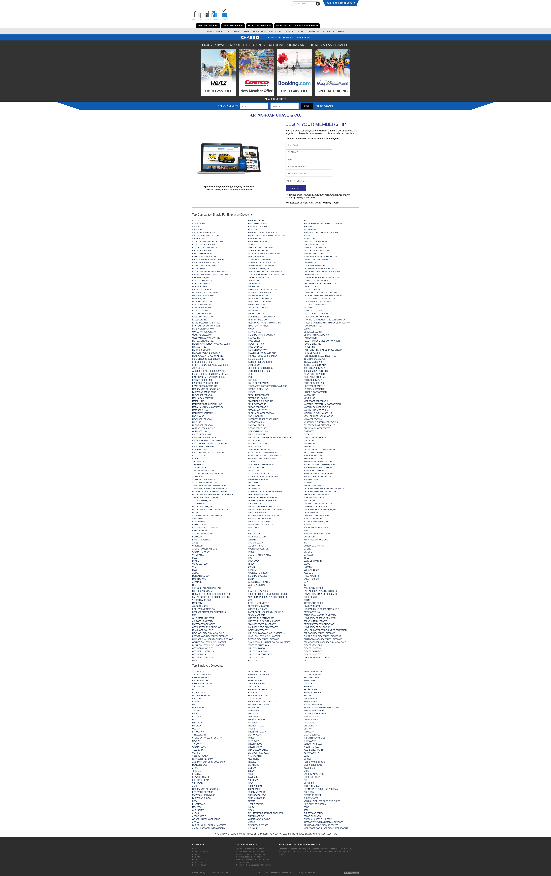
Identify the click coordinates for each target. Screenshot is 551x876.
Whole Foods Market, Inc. (317, 527)
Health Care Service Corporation (322, 340)
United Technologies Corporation (266, 509)
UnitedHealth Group (314, 545)
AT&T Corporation (257, 226)
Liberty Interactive (314, 386)
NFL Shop (252, 722)
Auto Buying (274, 31)
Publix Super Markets (315, 437)
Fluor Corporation (258, 325)
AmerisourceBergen (259, 548)
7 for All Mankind (201, 674)
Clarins (196, 752)
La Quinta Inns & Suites (316, 713)
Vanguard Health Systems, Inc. (264, 515)
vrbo (306, 771)
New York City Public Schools (208, 633)
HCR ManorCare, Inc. (203, 340)
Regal (195, 801)
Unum (195, 512)
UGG (194, 689)
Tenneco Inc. (254, 485)
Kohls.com (253, 713)
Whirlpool (253, 527)
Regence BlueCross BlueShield (209, 612)
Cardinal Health (256, 545)
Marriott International (316, 304)
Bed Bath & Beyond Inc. (316, 247)
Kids (329, 31)
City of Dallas (199, 654)
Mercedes (309, 783)
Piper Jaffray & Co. (202, 434)
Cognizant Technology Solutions (210, 271)
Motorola (197, 603)
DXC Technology (256, 467)
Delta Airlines (311, 569)
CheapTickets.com (202, 683)
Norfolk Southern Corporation (321, 422)
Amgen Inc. (197, 229)
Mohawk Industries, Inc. (316, 410)
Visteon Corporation (259, 518)
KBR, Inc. (252, 380)
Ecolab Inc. (254, 310)
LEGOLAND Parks (256, 792)
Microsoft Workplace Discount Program (326, 828)
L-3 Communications (314, 389)
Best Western (311, 677)
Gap (306, 582)
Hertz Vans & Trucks (314, 761)
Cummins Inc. (254, 283)
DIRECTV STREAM (200, 780)
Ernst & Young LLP (202, 307)
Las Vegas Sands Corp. (204, 392)
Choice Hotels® (256, 683)
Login (194, 859)
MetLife (308, 551)
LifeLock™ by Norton (315, 804)
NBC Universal (255, 416)
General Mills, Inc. (202, 334)
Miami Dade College (202, 630)
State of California (258, 645)
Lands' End (253, 716)
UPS (250, 557)
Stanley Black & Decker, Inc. (319, 473)
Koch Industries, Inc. (315, 377)
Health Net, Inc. (256, 343)
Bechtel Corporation (203, 244)
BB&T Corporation (202, 253)
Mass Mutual (199, 578)
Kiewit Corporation (314, 374)
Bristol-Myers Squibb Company (208, 259)
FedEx (251, 563)
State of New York (258, 591)
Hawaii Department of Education (321, 594)
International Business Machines (210, 365)
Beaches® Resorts (258, 825)
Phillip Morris (311, 575)
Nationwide (198, 416)
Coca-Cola (253, 560)
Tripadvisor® (199, 734)
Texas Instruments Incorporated (210, 488)
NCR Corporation (313, 419)
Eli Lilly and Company (315, 310)
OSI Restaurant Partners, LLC (319, 425)
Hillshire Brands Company (262, 352)
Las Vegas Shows (201, 798)
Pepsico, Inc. (254, 440)
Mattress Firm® (312, 674)
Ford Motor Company (203, 328)
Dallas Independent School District (211, 597)
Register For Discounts (343, 3)
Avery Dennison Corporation (207, 241)
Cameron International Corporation (211, 274)
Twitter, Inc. (310, 500)
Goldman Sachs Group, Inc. (206, 337)
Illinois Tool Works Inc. (260, 362)
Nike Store (309, 722)
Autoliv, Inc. (310, 238)
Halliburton (310, 337)
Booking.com (255, 786)
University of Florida (203, 624)
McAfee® (197, 807)
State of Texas (312, 612)
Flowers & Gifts (232, 31)
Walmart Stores (201, 551)
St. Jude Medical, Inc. (259, 473)
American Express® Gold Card (208, 761)
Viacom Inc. (198, 518)
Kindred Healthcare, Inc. (205, 383)
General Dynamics (257, 575)
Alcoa (251, 328)
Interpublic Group (313, 603)
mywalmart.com (256, 615)
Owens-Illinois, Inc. (258, 431)
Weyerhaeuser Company (205, 527)
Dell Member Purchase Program (265, 813)
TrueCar (252, 761)
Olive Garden (311, 286)
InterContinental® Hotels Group (321, 707)
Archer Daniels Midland (204, 548)
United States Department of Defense (212, 494)
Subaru (196, 813)
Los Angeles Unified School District (211, 594)
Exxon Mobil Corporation (261, 316)
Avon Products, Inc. (258, 241)
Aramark (197, 582)
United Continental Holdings (263, 506)
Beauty (311, 31)
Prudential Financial (203, 446)
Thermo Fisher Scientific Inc (263, 497)
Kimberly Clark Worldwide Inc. (208, 377)
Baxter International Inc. (317, 250)
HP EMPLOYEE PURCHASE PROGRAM (321, 789)
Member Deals (199, 764)
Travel (245, 31)
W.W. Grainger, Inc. (313, 518)
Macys (195, 719)
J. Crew (196, 710)
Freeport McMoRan (258, 606)
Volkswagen (198, 783)
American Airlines (313, 588)
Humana (308, 566)
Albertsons (198, 223)
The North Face (256, 725)
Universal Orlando (258, 749)
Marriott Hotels (257, 719)
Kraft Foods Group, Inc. (205, 386)
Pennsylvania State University (320, 615)
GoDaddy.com (311, 698)
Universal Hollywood (203, 795)
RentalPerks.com (313, 455)
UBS (194, 615)
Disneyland (254, 710)
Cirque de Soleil (312, 795)
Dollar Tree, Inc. (313, 289)
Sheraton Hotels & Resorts (207, 737)
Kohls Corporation (258, 383)
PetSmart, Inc (199, 449)
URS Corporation (257, 512)
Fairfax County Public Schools (320, 591)
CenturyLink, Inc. (201, 277)
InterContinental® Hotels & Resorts (323, 822)
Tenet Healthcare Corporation (209, 485)
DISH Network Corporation (262, 289)
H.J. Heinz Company (258, 349)
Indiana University (258, 630)
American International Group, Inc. (266, 235)
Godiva (195, 701)
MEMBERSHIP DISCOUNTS (259, 25)
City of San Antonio (258, 651)
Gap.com (196, 698)
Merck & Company (257, 410)
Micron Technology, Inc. (260, 401)
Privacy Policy (198, 873)
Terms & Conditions (219, 873)
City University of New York (207, 627)
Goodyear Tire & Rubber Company (210, 491)
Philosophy (198, 731)
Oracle (252, 569)
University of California (317, 627)
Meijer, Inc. (310, 398)
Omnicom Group (256, 425)
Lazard (251, 392)
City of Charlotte (313, 654)
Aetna (195, 572)
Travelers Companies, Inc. (206, 497)
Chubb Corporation (258, 277)
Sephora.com (255, 734)
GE (305, 660)
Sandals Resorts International (209, 828)
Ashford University (202, 621)
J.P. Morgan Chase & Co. (316, 539)
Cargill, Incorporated (316, 259)
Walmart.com (199, 746)
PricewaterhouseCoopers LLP (208, 437)
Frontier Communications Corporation (324, 319)
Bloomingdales (200, 680)
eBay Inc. (308, 307)
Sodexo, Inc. (254, 470)
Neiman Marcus (312, 716)
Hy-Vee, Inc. (309, 346)
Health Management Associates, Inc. (211, 343)
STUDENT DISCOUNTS (233, 25)
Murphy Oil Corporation (261, 413)
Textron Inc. (254, 488)
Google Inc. (254, 337)
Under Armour (255, 743)
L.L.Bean (252, 767)
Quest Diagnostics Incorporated (321, 449)
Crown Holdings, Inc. (259, 268)
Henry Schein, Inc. (201, 349)
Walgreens (309, 767)
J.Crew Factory (256, 804)
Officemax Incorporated (317, 428)
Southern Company (314, 470)
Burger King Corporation (261, 247)
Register (196, 857)
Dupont (252, 566)
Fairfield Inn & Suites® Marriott (209, 825)
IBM (305, 542)
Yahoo (307, 530)
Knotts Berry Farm (314, 710)
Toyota (251, 801)
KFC (250, 374)
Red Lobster (198, 455)
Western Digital (256, 585)
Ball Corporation (201, 250)
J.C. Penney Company (314, 368)
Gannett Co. (254, 331)
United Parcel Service (315, 506)
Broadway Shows (257, 795)
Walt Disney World (314, 749)
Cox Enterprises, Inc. (315, 265)
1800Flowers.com (313, 671)
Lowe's (195, 560)
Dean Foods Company (203, 295)
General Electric (313, 331)
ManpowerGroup (257, 404)
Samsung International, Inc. (318, 461)
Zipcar (195, 767)
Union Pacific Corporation (318, 503)
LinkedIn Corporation (315, 392)
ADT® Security (311, 752)
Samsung (253, 777)
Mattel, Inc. (198, 401)
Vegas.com (198, 686)
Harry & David (311, 701)
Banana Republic (201, 677)
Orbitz (251, 728)
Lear (194, 585)
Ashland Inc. (198, 238)
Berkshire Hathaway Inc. (205, 256)
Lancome (196, 716)
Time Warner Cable (314, 497)
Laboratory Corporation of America (267, 386)
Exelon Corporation (203, 316)
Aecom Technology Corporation (321, 232)
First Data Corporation (316, 316)
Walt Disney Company (259, 521)
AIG (305, 220)
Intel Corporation (202, 362)
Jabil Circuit (254, 365)
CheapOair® (254, 789)
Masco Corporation (258, 407)
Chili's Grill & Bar (201, 289)
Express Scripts (201, 310)
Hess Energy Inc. (313, 343)
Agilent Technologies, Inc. (206, 235)
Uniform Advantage (314, 774)
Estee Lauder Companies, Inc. (319, 313)
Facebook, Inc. (199, 319)
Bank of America (201, 539)
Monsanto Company (202, 413)
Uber (194, 660)
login (328, 3)
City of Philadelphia (203, 651)
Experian (308, 686)
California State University (263, 627)
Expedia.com (198, 692)
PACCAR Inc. (310, 446)
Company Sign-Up (200, 851)
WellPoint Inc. (199, 524)
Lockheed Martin (313, 560)
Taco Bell (253, 482)
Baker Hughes (311, 578)
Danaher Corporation (259, 292)
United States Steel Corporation (210, 509)
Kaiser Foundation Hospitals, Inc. (210, 374)
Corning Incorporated (316, 280)
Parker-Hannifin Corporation (207, 440)
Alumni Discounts (243, 851)
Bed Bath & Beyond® (202, 792)
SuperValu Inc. (311, 479)
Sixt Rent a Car (312, 786)
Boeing (307, 548)
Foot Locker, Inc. (313, 325)
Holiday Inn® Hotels (314, 704)
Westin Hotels (311, 746)
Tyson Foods (199, 503)
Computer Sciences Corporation (321, 277)
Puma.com (309, 731)
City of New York (313, 645)
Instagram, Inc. (256, 358)
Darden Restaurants (259, 582)
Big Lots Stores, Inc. (314, 244)
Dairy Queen (254, 446)
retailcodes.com (257, 536)
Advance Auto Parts (258, 674)
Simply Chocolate (313, 764)
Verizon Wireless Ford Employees (322, 801)
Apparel (301, 31)
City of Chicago (256, 648)
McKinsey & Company (203, 398)
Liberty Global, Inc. (258, 389)
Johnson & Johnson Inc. (260, 368)
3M (305, 585)
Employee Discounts (245, 849)
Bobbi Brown (255, 680)
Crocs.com (254, 686)
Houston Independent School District (268, 594)
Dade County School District (319, 633)
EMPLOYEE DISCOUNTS (208, 25)
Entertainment (259, 31)
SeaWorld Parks (200, 777)
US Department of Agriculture (320, 491)
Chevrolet (198, 810)
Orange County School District (209, 642)
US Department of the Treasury (265, 491)
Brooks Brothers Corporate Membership (254, 865)
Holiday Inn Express (258, 704)
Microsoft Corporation (316, 401)
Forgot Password (324, 106)
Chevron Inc (310, 262)
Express (252, 692)
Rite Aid (196, 458)
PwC (250, 377)
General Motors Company (261, 334)
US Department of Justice (262, 262)
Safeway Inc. (199, 461)
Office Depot (311, 725)
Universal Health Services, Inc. (320, 509)
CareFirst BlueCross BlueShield (265, 612)
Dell (194, 557)
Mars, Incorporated (258, 395)
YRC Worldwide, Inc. (202, 533)
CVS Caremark (255, 542)
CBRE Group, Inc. (312, 274)
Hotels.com (254, 707)
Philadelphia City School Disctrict (322, 636)
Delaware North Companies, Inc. (321, 283)
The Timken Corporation (316, 494)
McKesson (309, 536)
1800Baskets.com (257, 671)
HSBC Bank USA (255, 346)
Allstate (308, 572)
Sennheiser (254, 764)
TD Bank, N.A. (310, 482)
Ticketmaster (311, 798)
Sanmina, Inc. (199, 464)
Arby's (195, 226)
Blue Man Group (256, 798)
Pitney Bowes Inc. (257, 434)
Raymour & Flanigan (202, 758)
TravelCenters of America (262, 500)
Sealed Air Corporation (260, 464)
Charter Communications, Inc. (319, 268)
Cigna (251, 578)
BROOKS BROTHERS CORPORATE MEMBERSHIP (297, 25)
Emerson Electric (257, 304)
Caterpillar (198, 554)
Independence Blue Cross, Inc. (208, 358)
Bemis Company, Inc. (314, 253)
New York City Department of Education (325, 630)
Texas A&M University (315, 621)
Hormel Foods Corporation (262, 355)
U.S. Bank (253, 828)
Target (252, 551)
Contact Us (197, 862)
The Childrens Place (314, 737)
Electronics (289, 31)
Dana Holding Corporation (206, 292)
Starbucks (197, 476)
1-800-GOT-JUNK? (200, 755)
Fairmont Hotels (312, 692)
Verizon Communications (317, 515)
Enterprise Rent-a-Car (260, 689)
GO (318, 3)
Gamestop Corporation (204, 331)
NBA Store (197, 722)
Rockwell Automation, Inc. (262, 458)
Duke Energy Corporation (317, 301)
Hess (194, 569)
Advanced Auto (256, 220)
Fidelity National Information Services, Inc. (327, 322)
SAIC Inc (252, 461)
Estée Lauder (311, 689)
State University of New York (319, 624)
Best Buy (253, 244)
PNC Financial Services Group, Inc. (210, 443)
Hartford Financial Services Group (323, 349)
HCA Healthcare (312, 606)
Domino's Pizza (199, 286)
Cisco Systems (200, 563)
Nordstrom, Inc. (256, 422)
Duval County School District (208, 645)
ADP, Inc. (196, 220)
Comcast (308, 554)
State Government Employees (319, 657)
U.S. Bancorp (255, 503)
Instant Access (296, 188)
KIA (305, 780)
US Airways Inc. (312, 512)
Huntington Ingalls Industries (320, 355)
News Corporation (202, 419)
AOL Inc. (308, 235)
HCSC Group (254, 340)
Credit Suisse (311, 597)
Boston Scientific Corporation (320, 256)
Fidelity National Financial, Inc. (264, 322)
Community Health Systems (206, 588)
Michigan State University (262, 624)
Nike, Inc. (197, 422)
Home (194, 849)
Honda (251, 807)
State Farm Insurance (259, 554)
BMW (250, 783)
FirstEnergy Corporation (206, 325)
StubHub (196, 774)
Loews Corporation (202, 395)
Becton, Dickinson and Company (265, 253)
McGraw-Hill (198, 268)
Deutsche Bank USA (258, 295)
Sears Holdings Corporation (319, 464)
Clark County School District (264, 636)
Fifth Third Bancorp (258, 319)
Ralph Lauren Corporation (262, 452)
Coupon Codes (242, 862)
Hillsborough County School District (212, 639)
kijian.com (197, 536)
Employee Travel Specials (262, 701)
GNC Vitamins (255, 698)
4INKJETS (196, 771)
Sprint (307, 600)
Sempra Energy (200, 467)
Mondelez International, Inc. (207, 404)
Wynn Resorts (199, 530)
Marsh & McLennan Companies (208, 407)
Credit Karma (255, 746)
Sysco (307, 563)
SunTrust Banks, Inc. (259, 479)
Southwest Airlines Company (207, 473)
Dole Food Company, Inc (260, 298)
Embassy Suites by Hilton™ (318, 819)
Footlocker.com (201, 695)
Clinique (308, 683)
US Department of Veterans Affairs (323, 295)
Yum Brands (254, 533)
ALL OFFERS (338, 31)
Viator (251, 822)
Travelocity (310, 740)
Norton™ (253, 780)
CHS (194, 566)
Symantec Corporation (204, 482)
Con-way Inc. (254, 280)
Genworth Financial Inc (316, 334)
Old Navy (197, 728)
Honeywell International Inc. (208, 355)
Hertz (195, 704)
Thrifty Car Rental (314, 813)
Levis (306, 755)
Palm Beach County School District (323, 639)
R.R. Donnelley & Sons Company (208, 452)
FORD (306, 807)
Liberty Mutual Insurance (206, 389)
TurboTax (197, 743)
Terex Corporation (314, 485)
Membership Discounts (246, 859)
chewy (251, 771)
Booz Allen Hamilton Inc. (205, 247)
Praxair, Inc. (310, 443)
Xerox (251, 530)
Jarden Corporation (259, 371)
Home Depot (198, 707)
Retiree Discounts (244, 854)
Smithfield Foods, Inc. (204, 470)
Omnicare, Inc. (199, 431)
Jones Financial (200, 606)
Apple (195, 542)
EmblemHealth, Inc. (202, 304)
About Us (196, 854)
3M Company (310, 229)
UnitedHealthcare (257, 609)
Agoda (195, 822)
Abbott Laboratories (203, 232)
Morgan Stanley (201, 575)
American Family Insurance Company (323, 223)
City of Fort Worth (202, 657)
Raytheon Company (314, 452)
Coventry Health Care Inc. (262, 265)
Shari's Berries (312, 734)
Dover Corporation (202, 301)
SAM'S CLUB (309, 680)
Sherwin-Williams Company (318, 467)
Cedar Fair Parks (313, 816)
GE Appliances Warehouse (206, 819)
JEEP (306, 810)
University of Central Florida (264, 621)
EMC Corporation (201, 313)
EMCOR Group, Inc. (257, 313)
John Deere (198, 368)
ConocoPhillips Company (205, 265)
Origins (308, 728)
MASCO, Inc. (310, 395)
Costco (308, 758)
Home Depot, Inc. (312, 352)
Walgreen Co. (199, 521)
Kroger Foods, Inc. (202, 380)
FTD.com (308, 695)
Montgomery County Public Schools (267, 597)
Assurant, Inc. (255, 238)
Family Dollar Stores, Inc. (206, 322)
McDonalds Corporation (317, 407)
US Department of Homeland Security (324, 488)
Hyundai (196, 740)
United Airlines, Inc (202, 506)
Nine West (197, 725)
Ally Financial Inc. (257, 223)
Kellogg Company (313, 380)
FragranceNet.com (258, 695)
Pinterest (309, 431)
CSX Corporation (201, 283)
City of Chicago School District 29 (266, 633)
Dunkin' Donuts (256, 286)
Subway (308, 328)
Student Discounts (244, 857)
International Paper (314, 358)
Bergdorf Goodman (258, 752)
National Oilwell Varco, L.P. (318, 413)
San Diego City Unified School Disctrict (269, 642)
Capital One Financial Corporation (266, 274)
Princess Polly (312, 777)
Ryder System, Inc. (313, 458)
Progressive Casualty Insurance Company (271, 437)
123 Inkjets (198, 671)
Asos (250, 774)
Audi (194, 786)
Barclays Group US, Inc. (316, 241)
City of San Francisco (259, 654)
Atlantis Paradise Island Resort (321, 825)
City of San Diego (313, 651)
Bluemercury (199, 804)
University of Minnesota (261, 618)
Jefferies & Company (315, 365)
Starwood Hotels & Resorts (263, 476)
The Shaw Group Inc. (258, 494)
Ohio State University (203, 618)
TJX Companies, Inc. (202, 500)
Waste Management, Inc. (316, 521)
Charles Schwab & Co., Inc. (206, 262)
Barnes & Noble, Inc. (258, 250)
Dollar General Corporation (319, 298)
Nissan (251, 810)
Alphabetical (261, 849)
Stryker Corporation (203, 479)
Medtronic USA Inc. (258, 398)
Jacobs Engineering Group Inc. (208, 371)
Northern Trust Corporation (263, 419)
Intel (306, 557)
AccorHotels (199, 816)
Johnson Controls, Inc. (316, 371)
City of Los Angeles (202, 648)
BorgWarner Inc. (257, 256)
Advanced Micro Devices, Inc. (263, 232)
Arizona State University (317, 533)
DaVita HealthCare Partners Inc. (321, 292)
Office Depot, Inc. (257, 428)
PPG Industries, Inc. (258, 443)
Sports (320, 31)
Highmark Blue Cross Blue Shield (321, 609)
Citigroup (197, 545)
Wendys (308, 524)
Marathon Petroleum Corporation (322, 404)
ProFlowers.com (257, 731)
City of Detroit (256, 657)
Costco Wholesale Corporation (265, 271)
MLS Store (253, 758)
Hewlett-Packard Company (206, 352)
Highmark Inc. (199, 346)
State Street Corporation (318, 476)
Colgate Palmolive (258, 307)
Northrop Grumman (202, 591)
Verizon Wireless (201, 600)
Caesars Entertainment (260, 259)
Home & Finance (214, 31)
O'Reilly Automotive (258, 603)
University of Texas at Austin (319, 618)
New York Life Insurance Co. (319, 416)
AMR (250, 588)
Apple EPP (253, 660)
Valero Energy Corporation (207, 515)
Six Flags (309, 792)
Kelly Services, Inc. (314, 383)
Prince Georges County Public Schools (325, 642)
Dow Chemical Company (260, 301)
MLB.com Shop (311, 719)
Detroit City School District (263, 639)
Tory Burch (254, 740)
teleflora (197, 749)
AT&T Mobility (255, 755)
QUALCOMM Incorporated (261, 449)
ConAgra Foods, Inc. (203, 280)
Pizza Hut (309, 434)
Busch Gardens (256, 816)
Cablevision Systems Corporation (322, 271)
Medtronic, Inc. (200, 410)
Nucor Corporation (202, 425)
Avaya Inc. (309, 226)
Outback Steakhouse (203, 428)
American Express (258, 572)
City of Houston (312, 648)
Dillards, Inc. (199, 298)
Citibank (252, 539)
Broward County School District (210, 636)
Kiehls (195, 713)
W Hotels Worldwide (259, 819)
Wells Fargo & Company (260, 524)
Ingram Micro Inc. (313, 362)
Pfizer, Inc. (309, 440)
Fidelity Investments (203, 609)
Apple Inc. (253, 229)
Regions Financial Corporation (264, 455)
